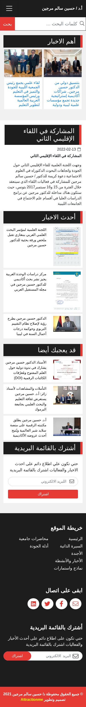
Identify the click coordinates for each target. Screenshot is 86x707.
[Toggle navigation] (9, 8)
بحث (7, 23)
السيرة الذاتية (71, 546)
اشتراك (43, 494)
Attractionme (32, 699)
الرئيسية (76, 538)
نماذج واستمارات (68, 568)
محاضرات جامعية (33, 538)
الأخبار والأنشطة (69, 560)
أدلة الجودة (39, 546)
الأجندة (77, 553)
